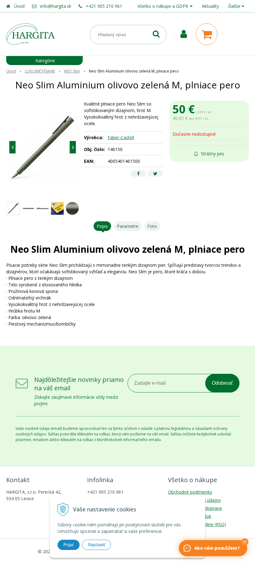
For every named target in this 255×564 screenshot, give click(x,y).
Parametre (127, 226)
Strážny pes (212, 154)
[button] (244, 542)
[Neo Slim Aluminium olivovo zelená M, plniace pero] (42, 147)
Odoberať (222, 383)
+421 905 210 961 (104, 6)
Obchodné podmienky (190, 492)
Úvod (19, 6)
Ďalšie (235, 6)
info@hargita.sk (55, 6)
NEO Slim (72, 71)
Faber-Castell (121, 137)
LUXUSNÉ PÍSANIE (40, 71)
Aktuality (210, 6)
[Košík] (208, 34)
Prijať (68, 544)
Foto (152, 226)
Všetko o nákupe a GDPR (162, 6)
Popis (102, 226)
